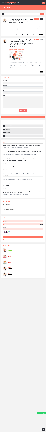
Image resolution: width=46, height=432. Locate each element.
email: (4, 211)
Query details (6, 215)
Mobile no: (5, 206)
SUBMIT (8, 229)
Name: (4, 202)
